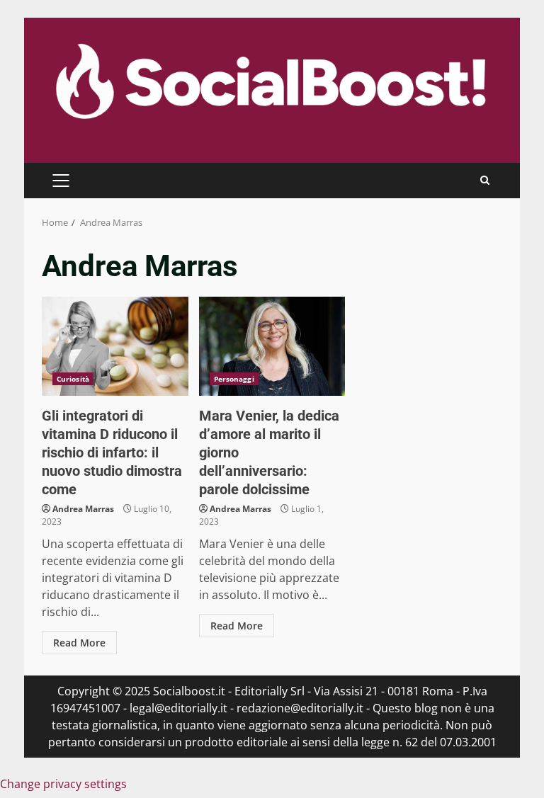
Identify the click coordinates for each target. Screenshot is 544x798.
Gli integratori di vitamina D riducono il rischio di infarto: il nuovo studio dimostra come (115, 346)
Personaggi (234, 379)
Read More (79, 642)
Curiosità (73, 379)
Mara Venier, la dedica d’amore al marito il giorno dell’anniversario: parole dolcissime (272, 346)
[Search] (484, 180)
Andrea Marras (83, 509)
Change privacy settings (63, 784)
